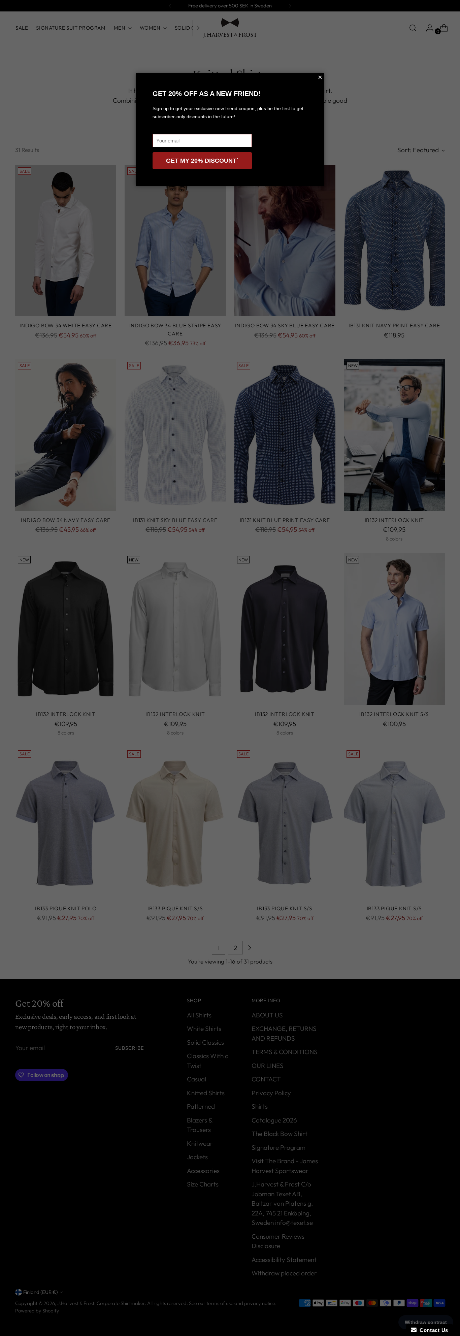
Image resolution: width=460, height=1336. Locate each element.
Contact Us (432, 1330)
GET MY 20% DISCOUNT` (202, 160)
